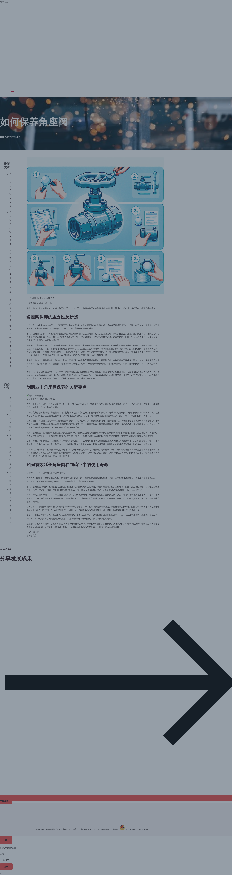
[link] (18, 92)
